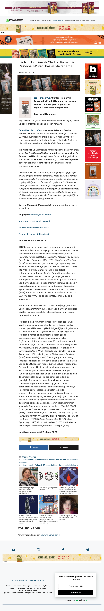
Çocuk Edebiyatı (70, 20)
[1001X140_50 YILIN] (52, 14)
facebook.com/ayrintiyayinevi (34, 234)
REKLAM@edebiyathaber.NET (28, 580)
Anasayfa (33, 20)
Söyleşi (49, 20)
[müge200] (93, 111)
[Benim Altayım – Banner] (93, 178)
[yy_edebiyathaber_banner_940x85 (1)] (52, 32)
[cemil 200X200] (93, 128)
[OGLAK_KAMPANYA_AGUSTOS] (93, 161)
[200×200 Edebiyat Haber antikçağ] (93, 145)
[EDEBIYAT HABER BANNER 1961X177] (52, 57)
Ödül (87, 20)
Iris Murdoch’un (42, 98)
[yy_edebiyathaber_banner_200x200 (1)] (93, 95)
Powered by (70, 600)
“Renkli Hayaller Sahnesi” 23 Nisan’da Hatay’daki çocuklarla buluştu (50, 465)
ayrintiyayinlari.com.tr (40, 214)
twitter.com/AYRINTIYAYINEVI (34, 227)
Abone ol (76, 592)
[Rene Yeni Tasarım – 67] (93, 198)
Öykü (38, 20)
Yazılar (44, 20)
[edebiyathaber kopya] (52, 43)
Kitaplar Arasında (58, 20)
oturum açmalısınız (50, 535)
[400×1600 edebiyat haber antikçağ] (6, 113)
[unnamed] (93, 78)
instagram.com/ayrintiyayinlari (34, 221)
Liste (83, 20)
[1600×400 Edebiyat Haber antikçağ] (49, 90)
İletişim (93, 20)
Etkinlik (78, 20)
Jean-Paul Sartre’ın (30, 130)
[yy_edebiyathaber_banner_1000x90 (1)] (49, 441)
